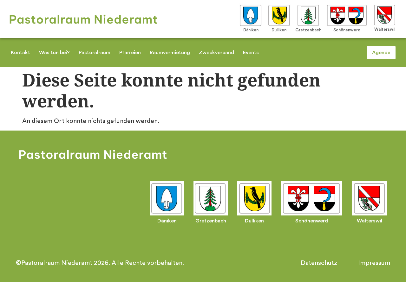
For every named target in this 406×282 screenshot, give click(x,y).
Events (251, 52)
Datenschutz (319, 263)
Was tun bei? (54, 52)
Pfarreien (130, 52)
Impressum (374, 263)
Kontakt (20, 52)
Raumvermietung (170, 52)
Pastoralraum (94, 52)
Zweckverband (216, 52)
